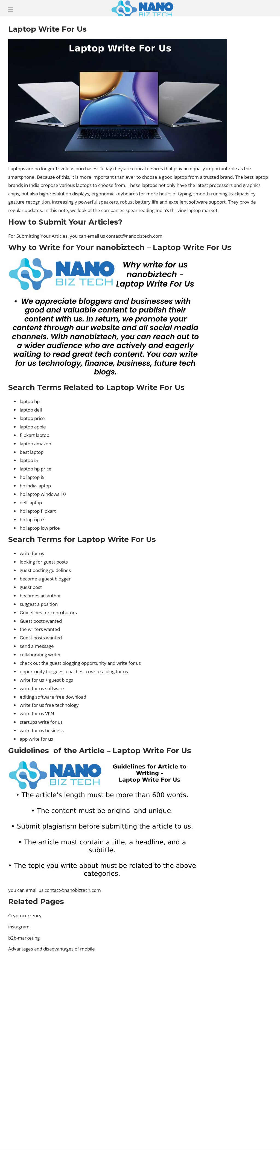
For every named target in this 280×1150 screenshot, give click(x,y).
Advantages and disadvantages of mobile (52, 949)
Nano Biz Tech (231, 1046)
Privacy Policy (253, 1136)
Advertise (186, 1136)
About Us (140, 1136)
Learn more (29, 1087)
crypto (231, 1018)
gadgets (231, 1027)
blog (231, 999)
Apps (231, 990)
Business (231, 1008)
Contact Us (217, 1136)
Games (231, 1037)
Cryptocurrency (25, 915)
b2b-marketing (24, 938)
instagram (19, 926)
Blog (163, 1136)
